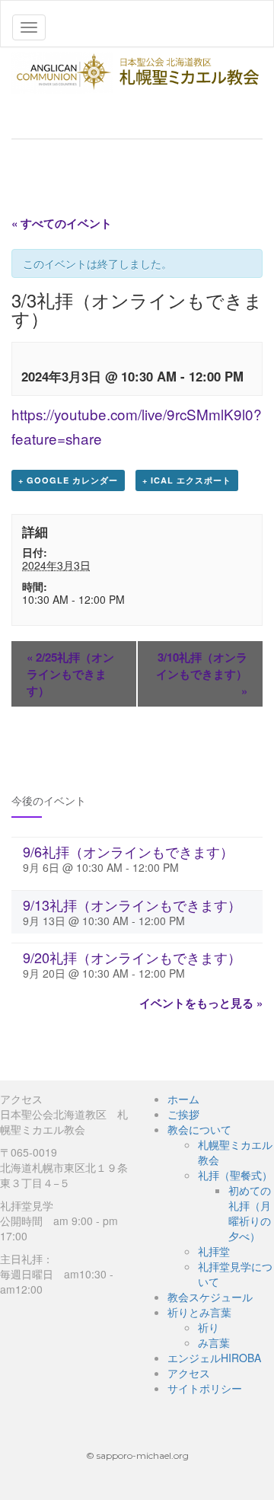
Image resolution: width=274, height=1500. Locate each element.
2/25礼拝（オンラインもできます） (70, 674)
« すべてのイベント (61, 223)
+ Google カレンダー (68, 480)
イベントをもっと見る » (201, 1002)
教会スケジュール (210, 1296)
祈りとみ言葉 (199, 1312)
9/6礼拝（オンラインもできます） (128, 851)
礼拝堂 (214, 1251)
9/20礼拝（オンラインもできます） (132, 957)
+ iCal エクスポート (186, 480)
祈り (208, 1327)
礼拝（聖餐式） (235, 1174)
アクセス (188, 1372)
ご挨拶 (183, 1114)
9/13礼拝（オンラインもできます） (132, 904)
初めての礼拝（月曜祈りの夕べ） (249, 1212)
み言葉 (214, 1342)
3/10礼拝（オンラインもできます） (201, 674)
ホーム (183, 1098)
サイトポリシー (204, 1388)
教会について (199, 1129)
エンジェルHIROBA (214, 1357)
